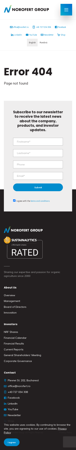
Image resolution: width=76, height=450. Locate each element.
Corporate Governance (18, 361)
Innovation (10, 312)
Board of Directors (15, 307)
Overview (9, 295)
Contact (10, 372)
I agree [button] (12, 442)
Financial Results (14, 343)
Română (43, 42)
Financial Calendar (15, 337)
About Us (10, 287)
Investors (10, 324)
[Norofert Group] (30, 9)
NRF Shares (11, 332)
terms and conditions (40, 201)
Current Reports (13, 349)
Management (12, 301)
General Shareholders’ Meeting (22, 355)
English (32, 42)
